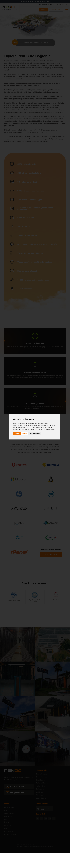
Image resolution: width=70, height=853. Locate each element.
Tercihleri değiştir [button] (35, 433)
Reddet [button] (24, 433)
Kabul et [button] (17, 433)
